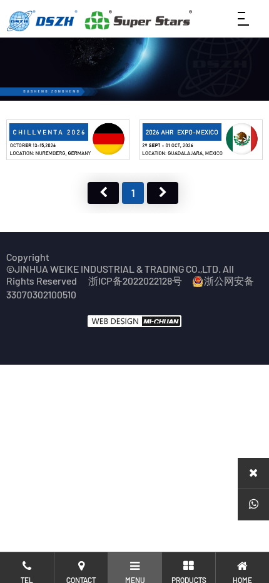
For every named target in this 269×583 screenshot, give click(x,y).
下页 (162, 193)
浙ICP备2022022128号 (135, 280)
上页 (103, 193)
